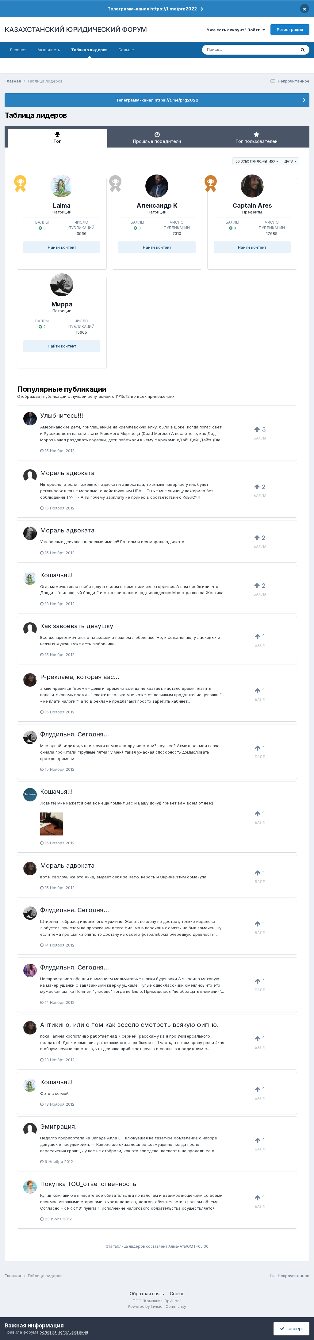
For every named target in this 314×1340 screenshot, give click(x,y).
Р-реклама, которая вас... (79, 677)
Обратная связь (147, 1293)
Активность (48, 49)
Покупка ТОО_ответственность (88, 1184)
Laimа (62, 205)
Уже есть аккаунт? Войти (234, 29)
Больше (126, 49)
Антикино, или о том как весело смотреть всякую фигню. (129, 1024)
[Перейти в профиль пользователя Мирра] (61, 284)
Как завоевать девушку (76, 626)
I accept (293, 1328)
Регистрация (290, 29)
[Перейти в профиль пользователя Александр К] (156, 186)
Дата (289, 161)
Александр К (157, 205)
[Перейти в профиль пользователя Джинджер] (30, 970)
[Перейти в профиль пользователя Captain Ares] (252, 186)
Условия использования (64, 1332)
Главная (18, 49)
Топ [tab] (57, 141)
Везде (282, 49)
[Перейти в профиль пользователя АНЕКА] (30, 533)
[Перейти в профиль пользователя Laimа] (61, 186)
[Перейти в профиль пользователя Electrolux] (30, 794)
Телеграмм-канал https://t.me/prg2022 (152, 8)
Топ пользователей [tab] (257, 141)
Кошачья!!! (56, 575)
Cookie (177, 1293)
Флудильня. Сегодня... (74, 734)
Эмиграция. (58, 1126)
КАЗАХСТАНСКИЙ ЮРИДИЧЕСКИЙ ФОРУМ (76, 29)
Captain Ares (252, 205)
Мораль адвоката (67, 473)
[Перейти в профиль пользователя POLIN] (30, 1187)
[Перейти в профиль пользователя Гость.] (30, 629)
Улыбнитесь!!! (61, 415)
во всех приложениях (256, 161)
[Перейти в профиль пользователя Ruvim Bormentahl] (30, 476)
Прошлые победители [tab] (157, 141)
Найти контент (62, 247)
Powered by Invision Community (157, 1306)
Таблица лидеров (89, 49)
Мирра (62, 304)
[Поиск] (302, 50)
